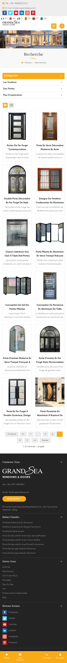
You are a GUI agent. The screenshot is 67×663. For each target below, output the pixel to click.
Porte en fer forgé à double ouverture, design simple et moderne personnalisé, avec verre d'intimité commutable (17, 413)
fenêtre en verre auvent (13, 531)
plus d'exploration (12, 95)
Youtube (12, 624)
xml (4, 589)
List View (11, 105)
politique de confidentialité (14, 593)
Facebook (13, 612)
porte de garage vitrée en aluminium (19, 549)
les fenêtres (10, 82)
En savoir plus (13, 499)
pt (37, 19)
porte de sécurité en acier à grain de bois (21, 540)
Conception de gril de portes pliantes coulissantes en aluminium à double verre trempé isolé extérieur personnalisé (17, 307)
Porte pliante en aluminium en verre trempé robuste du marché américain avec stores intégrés (50, 254)
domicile (6, 567)
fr (6, 19)
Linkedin (12, 630)
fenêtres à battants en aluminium (17, 523)
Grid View (5, 105)
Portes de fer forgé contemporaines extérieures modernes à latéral (17, 147)
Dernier (45, 440)
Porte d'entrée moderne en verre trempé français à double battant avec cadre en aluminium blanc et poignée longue (17, 360)
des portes (9, 89)
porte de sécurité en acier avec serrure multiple (24, 536)
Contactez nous (9, 576)
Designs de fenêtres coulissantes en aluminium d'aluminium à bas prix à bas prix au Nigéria (50, 201)
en (14, 19)
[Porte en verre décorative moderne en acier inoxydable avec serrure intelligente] (49, 126)
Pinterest (12, 643)
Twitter (11, 618)
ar (45, 19)
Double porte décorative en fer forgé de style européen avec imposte (17, 201)
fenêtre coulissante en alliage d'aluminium (21, 527)
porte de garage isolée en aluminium (19, 553)
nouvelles (6, 580)
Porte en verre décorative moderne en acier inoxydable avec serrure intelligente (49, 147)
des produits (8, 571)
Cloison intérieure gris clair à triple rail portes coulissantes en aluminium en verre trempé (17, 254)
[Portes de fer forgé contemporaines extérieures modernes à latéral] (17, 126)
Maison (28, 63)
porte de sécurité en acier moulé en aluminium (23, 544)
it (22, 19)
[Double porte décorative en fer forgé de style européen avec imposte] (17, 179)
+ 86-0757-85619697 (15, 484)
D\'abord (12, 434)
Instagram (13, 637)
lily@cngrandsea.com (24, 8)
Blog (15, 510)
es (29, 19)
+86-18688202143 (18, 3)
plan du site (7, 585)
